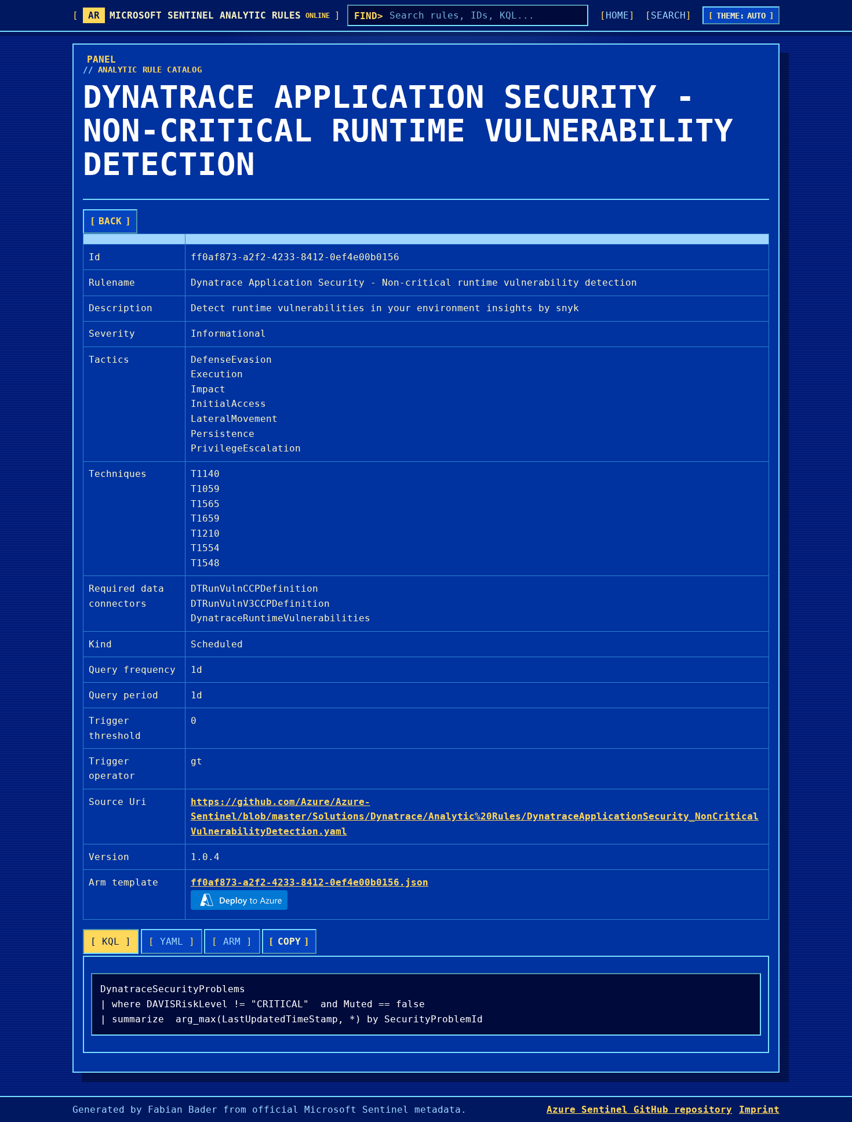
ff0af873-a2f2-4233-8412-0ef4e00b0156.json (309, 882)
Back (110, 221)
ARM (232, 941)
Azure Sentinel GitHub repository (639, 1109)
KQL (110, 941)
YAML (171, 941)
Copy (289, 941)
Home (617, 15)
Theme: (741, 15)
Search (668, 15)
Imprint (759, 1109)
